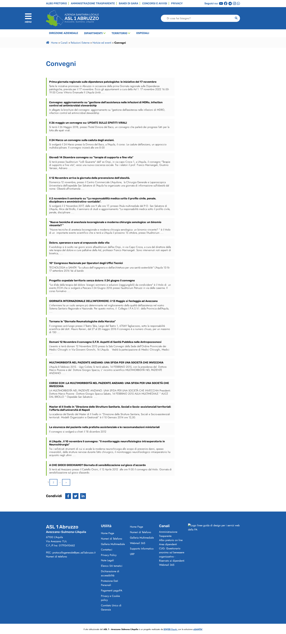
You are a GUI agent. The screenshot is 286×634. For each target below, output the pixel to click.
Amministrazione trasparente (93, 3)
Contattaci (106, 549)
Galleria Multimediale (113, 544)
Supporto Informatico (142, 548)
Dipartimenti (93, 33)
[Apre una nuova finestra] (68, 496)
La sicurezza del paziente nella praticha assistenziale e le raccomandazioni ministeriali (104, 427)
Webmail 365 (137, 543)
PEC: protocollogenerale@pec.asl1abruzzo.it (70, 552)
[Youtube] (221, 3)
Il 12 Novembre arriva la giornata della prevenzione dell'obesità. (89, 177)
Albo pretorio (56, 3)
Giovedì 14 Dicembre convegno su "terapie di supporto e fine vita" (91, 157)
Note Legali (107, 560)
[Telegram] (230, 3)
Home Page (107, 533)
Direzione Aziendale (63, 33)
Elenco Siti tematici (111, 566)
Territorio (119, 33)
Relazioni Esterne (80, 43)
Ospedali (142, 33)
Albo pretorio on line (171, 540)
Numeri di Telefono (111, 539)
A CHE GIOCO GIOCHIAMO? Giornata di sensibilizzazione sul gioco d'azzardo (97, 465)
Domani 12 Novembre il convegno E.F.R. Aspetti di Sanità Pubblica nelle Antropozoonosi (105, 342)
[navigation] (28, 18)
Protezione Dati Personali (109, 583)
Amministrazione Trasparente (168, 534)
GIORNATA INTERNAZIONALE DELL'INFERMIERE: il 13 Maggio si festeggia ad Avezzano (103, 301)
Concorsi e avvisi (154, 3)
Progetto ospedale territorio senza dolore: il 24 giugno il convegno (92, 280)
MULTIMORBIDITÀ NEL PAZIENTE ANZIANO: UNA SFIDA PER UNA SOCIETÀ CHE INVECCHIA (106, 362)
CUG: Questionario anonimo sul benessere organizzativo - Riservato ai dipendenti (171, 555)
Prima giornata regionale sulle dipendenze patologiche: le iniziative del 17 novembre (102, 81)
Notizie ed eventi (102, 43)
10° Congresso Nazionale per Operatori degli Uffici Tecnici (86, 263)
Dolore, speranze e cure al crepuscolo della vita (79, 242)
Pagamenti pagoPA (111, 590)
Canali (64, 43)
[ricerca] (236, 18)
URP (132, 554)
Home (54, 43)
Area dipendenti (168, 544)
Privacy (177, 3)
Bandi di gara (128, 3)
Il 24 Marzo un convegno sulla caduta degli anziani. (81, 140)
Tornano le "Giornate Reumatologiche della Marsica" (82, 321)
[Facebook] (226, 3)
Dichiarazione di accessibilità (110, 573)
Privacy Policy (109, 555)
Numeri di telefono (56, 556)
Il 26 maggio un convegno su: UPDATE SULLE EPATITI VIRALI (88, 122)
